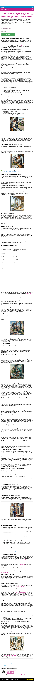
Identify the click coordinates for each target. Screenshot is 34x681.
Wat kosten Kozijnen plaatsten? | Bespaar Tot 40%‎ (10, 171)
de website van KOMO (23, 559)
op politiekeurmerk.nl (4, 572)
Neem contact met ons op (9, 417)
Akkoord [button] (29, 679)
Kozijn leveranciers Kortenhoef (11, 671)
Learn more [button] (16, 679)
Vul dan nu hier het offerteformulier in (10, 655)
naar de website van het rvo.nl (21, 586)
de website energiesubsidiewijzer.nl (20, 592)
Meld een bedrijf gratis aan (22, 674)
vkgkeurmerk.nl (22, 564)
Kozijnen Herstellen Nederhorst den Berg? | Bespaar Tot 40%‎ (12, 551)
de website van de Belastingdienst (25, 596)
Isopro (5, 665)
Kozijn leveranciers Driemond (11, 672)
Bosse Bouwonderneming (8, 663)
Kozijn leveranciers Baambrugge (11, 670)
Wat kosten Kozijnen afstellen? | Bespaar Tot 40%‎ (10, 435)
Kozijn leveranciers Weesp (10, 673)
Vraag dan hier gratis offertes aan (25, 45)
